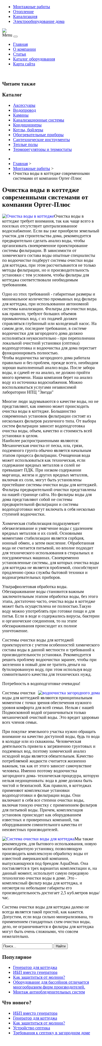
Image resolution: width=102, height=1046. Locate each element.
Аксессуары (24, 105)
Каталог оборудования (34, 59)
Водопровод (24, 110)
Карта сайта (24, 64)
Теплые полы (25, 144)
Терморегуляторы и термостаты (42, 149)
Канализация (25, 16)
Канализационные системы (38, 120)
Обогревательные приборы (38, 134)
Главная (20, 44)
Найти (61, 946)
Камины (21, 115)
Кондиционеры (27, 125)
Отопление (23, 11)
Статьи (19, 54)
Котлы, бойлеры (28, 129)
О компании (24, 49)
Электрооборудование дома (38, 21)
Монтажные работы (31, 6)
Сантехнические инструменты (41, 139)
